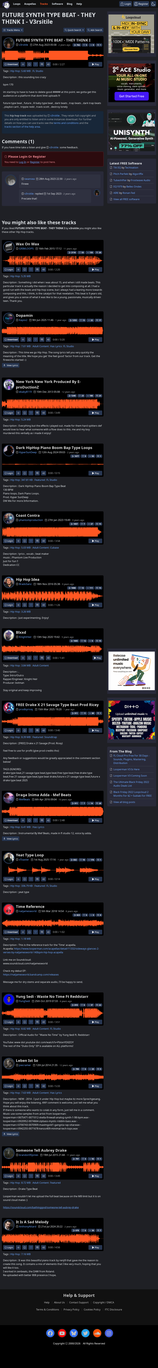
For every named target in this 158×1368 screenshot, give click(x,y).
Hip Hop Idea (28, 579)
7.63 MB (26, 1092)
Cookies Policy (92, 1309)
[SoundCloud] (97, 1333)
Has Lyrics (56, 346)
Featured (40, 480)
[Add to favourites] (35, 64)
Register (35, 162)
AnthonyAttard (27, 1226)
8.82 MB (26, 1028)
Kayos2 (23, 320)
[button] (153, 4)
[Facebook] (50, 1333)
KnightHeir (25, 637)
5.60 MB (26, 71)
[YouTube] (62, 1333)
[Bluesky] (73, 1333)
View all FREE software (126, 199)
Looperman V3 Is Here (126, 769)
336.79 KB (27, 886)
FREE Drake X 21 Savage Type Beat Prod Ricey (57, 704)
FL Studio (38, 71)
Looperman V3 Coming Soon (130, 775)
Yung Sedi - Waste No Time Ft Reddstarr (52, 996)
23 (100, 395)
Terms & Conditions (47, 1309)
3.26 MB (26, 611)
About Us (59, 1302)
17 (100, 320)
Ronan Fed (129, 193)
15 (100, 524)
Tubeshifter (120, 180)
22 (100, 1005)
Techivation (131, 167)
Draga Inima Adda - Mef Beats (43, 794)
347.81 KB (27, 480)
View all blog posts (124, 802)
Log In (22, 162)
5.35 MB (26, 276)
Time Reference (30, 906)
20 (100, 252)
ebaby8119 (25, 391)
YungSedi (24, 1001)
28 (100, 803)
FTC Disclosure (113, 1309)
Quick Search (75, 30)
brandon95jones (28, 1155)
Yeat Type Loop (30, 854)
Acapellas (30, 4)
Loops (16, 4)
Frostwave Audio (140, 180)
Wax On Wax (27, 243)
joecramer (25, 1065)
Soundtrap (50, 737)
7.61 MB (26, 346)
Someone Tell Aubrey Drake (41, 1150)
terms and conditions (66, 123)
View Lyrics (12, 365)
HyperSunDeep (28, 452)
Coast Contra (28, 515)
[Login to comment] (41, 64)
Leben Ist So (27, 1060)
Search (96, 30)
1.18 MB (26, 938)
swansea (30, 179)
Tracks (44, 4)
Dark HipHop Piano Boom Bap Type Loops (54, 447)
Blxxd (21, 632)
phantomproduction (31, 520)
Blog (69, 4)
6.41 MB (26, 827)
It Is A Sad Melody (32, 1221)
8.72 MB (26, 1182)
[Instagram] (109, 1333)
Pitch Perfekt (121, 174)
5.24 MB (26, 419)
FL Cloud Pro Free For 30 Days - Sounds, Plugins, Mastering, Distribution (131, 759)
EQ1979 (117, 186)
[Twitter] (85, 1333)
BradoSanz (25, 584)
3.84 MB (26, 665)
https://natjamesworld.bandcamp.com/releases (31, 974)
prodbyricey (26, 709)
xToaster (24, 859)
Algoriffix (138, 174)
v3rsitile (23, 44)
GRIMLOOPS (26, 248)
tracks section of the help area (22, 126)
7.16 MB (26, 1254)
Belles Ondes (133, 186)
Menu (14, 30)
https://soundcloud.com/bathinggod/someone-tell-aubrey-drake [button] (41, 1207)
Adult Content (41, 346)
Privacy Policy (71, 1309)
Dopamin (24, 315)
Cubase (54, 547)
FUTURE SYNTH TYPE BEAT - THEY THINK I (53, 40)
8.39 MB (26, 737)
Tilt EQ (117, 167)
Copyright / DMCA (103, 1302)
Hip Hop (15, 71)
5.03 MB (26, 547)
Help (79, 4)
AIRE (116, 193)
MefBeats (24, 799)
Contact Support (79, 1302)
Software (57, 4)
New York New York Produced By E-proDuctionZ (48, 384)
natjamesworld (28, 911)
